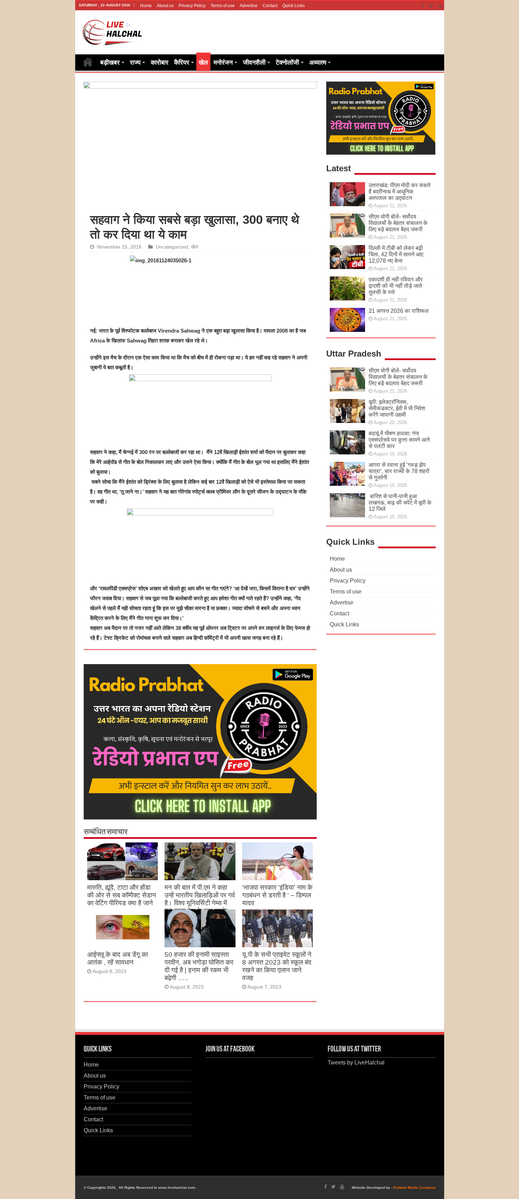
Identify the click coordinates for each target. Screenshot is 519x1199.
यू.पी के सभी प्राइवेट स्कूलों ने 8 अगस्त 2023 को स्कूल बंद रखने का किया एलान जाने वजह (276, 966)
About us (165, 5)
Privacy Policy (192, 5)
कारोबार (159, 62)
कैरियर (181, 62)
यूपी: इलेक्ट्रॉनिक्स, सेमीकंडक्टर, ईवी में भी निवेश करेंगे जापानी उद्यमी (397, 408)
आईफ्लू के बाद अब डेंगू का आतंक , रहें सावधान (117, 958)
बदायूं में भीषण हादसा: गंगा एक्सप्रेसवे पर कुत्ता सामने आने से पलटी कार (399, 439)
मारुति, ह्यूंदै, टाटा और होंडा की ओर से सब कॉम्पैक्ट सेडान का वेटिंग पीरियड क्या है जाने (121, 895)
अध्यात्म (317, 62)
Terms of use (222, 5)
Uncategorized (172, 247)
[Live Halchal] (112, 31)
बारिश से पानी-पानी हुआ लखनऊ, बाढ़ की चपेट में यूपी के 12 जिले (400, 502)
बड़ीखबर (110, 62)
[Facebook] (423, 5)
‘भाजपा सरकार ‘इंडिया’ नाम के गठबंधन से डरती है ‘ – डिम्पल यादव (277, 895)
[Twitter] (431, 5)
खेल (203, 62)
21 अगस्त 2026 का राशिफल (399, 311)
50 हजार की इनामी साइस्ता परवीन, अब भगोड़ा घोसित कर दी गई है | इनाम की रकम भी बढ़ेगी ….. (199, 966)
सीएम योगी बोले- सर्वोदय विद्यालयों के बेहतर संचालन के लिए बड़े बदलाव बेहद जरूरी (398, 223)
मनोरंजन (223, 62)
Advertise (249, 5)
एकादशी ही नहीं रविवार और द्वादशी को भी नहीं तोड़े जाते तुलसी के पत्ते (396, 285)
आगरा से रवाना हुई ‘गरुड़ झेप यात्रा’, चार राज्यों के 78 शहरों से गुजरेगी (399, 471)
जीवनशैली (254, 62)
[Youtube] (440, 5)
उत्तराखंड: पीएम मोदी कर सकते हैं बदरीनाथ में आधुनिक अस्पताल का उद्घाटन (399, 191)
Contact (270, 5)
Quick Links (293, 5)
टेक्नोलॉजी (287, 62)
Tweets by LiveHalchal (356, 1063)
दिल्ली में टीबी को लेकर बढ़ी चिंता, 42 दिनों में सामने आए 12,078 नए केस (396, 254)
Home (146, 5)
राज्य (135, 62)
